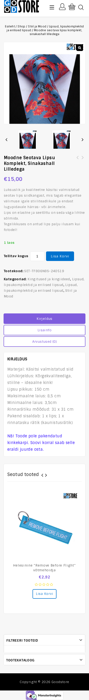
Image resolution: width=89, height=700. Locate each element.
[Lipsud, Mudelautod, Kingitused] (22, 5)
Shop (21, 26)
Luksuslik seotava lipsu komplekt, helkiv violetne (77, 160)
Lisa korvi (60, 256)
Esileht (10, 26)
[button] (79, 47)
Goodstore (60, 682)
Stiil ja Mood (37, 26)
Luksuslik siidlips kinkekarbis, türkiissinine (82, 160)
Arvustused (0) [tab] (44, 341)
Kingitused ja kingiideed (49, 279)
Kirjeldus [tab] (44, 319)
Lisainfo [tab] (44, 330)
